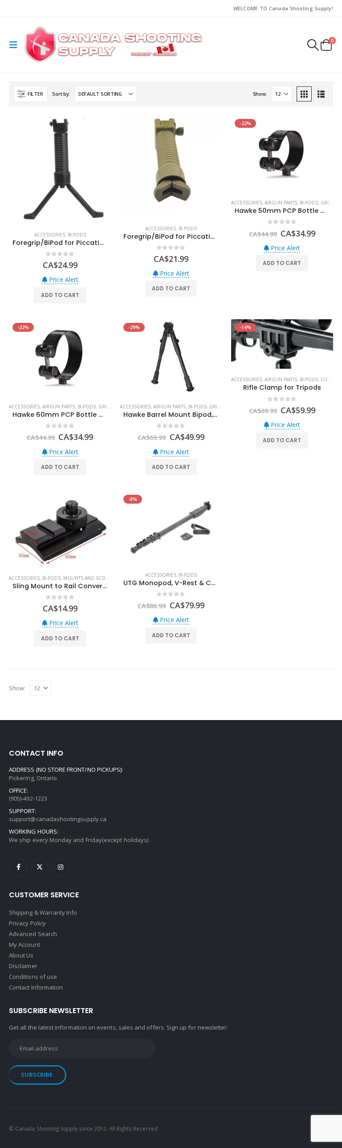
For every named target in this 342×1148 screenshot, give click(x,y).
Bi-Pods (77, 235)
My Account (24, 944)
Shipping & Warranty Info (43, 912)
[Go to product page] (60, 169)
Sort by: (61, 93)
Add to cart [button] (60, 295)
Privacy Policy (27, 923)
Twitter (40, 867)
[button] (15, 45)
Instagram (60, 867)
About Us (21, 955)
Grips (327, 202)
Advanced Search (33, 934)
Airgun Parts (281, 202)
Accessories (49, 235)
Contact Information (36, 987)
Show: (260, 93)
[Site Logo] (113, 44)
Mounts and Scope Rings (94, 578)
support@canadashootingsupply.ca (57, 819)
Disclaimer (23, 966)
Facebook (19, 867)
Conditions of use (33, 977)
